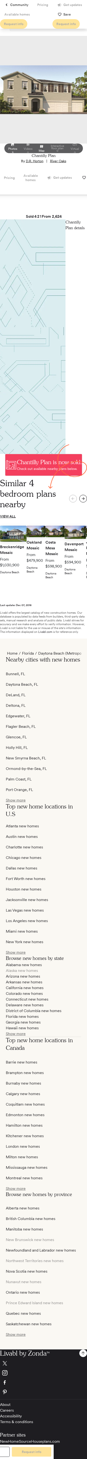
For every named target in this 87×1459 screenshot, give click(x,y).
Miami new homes (22, 931)
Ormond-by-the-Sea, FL (26, 768)
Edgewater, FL (18, 716)
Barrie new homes (21, 1062)
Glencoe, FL (16, 737)
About (5, 1404)
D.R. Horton (35, 161)
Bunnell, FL (15, 674)
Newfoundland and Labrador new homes (41, 1250)
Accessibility (11, 1416)
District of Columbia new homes (33, 1010)
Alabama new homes (24, 965)
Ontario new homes (23, 1292)
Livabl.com (45, 632)
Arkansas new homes (24, 982)
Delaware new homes (25, 1005)
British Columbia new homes (30, 1218)
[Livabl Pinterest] (43, 1392)
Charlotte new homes (24, 847)
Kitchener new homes (25, 1136)
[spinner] (83, 498)
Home (12, 653)
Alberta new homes (22, 1208)
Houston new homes (23, 889)
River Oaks (58, 161)
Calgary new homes (23, 1093)
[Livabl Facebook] (43, 1382)
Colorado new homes (24, 993)
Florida (28, 653)
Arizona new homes (23, 976)
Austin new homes (22, 836)
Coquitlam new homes (25, 1104)
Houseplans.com (45, 1441)
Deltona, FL (16, 705)
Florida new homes (22, 1016)
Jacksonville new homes (27, 899)
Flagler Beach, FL (21, 726)
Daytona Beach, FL (22, 684)
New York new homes (24, 942)
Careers (7, 1410)
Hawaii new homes (22, 1028)
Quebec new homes (23, 1313)
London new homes (23, 1146)
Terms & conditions (16, 1422)
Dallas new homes (21, 868)
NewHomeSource (15, 1441)
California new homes (25, 988)
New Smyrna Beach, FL (26, 758)
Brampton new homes (25, 1072)
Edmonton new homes (25, 1115)
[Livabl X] (43, 1363)
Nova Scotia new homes (26, 1271)
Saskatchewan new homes (28, 1324)
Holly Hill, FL (17, 747)
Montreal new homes (24, 1178)
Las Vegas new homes (25, 910)
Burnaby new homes (23, 1083)
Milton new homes (22, 1157)
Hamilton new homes (24, 1125)
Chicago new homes (23, 857)
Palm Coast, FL (19, 779)
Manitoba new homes (24, 1229)
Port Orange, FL (19, 789)
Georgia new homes (23, 1022)
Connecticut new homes (27, 999)
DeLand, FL (16, 695)
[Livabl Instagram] (43, 1373)
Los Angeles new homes (27, 921)
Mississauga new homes (26, 1167)
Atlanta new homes (22, 826)
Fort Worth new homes (25, 878)
